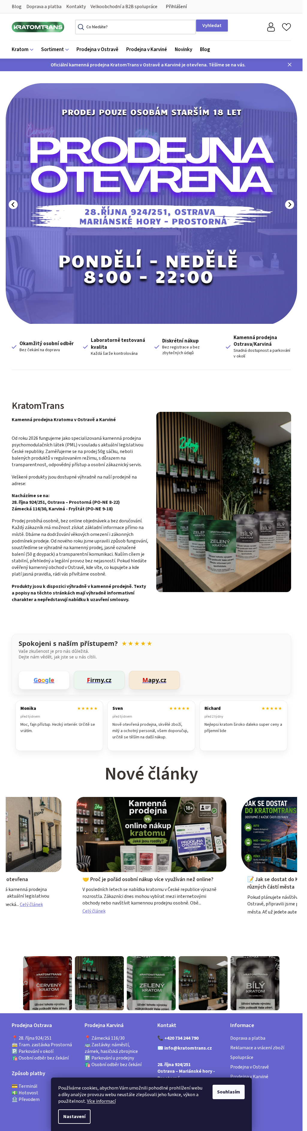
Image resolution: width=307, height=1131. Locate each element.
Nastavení (74, 1116)
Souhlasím (228, 1092)
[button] (13, 204)
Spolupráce (241, 1057)
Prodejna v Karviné (249, 1076)
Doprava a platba (43, 6)
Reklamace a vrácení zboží (257, 1047)
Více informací (101, 1101)
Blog (17, 6)
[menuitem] (24, 50)
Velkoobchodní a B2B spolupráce (124, 6)
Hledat (212, 26)
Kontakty (76, 6)
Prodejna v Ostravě (249, 1067)
